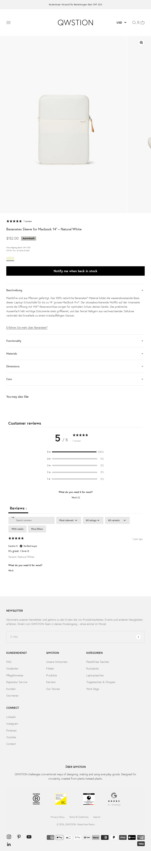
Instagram (12, 723)
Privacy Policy (57, 816)
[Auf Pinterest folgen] (19, 836)
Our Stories (53, 689)
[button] (75, 452)
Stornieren (12, 695)
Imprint (96, 816)
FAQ (8, 662)
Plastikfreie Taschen (97, 662)
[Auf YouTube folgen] (29, 836)
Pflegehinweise (14, 675)
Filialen (50, 668)
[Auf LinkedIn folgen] (9, 844)
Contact (11, 744)
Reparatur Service (16, 682)
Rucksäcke (92, 668)
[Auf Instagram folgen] (9, 836)
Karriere (50, 682)
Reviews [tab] (18, 508)
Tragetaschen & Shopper (100, 682)
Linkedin (11, 717)
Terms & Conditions (78, 816)
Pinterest (11, 730)
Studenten (12, 668)
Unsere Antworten (56, 662)
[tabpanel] (75, 547)
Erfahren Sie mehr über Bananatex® (27, 327)
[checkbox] (17, 529)
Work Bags (92, 689)
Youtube (11, 737)
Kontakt (11, 689)
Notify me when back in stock (75, 271)
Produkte (51, 675)
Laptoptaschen (95, 675)
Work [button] (11, 570)
